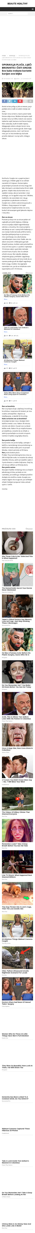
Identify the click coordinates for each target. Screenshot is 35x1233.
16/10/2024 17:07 (8, 78)
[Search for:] (17, 13)
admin (18, 78)
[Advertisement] (17, 36)
